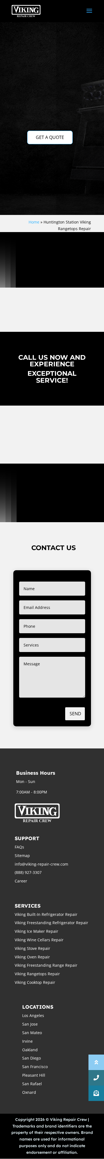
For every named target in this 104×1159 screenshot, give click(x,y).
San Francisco (35, 1066)
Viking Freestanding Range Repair (46, 965)
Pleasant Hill (33, 1075)
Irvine (27, 1041)
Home (34, 222)
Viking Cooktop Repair (35, 982)
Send (75, 714)
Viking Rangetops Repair (37, 973)
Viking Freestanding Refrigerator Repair (51, 922)
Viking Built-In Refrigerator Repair (46, 914)
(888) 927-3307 (28, 872)
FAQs (19, 847)
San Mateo (32, 1032)
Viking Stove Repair (32, 948)
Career (21, 881)
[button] (96, 1093)
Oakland (30, 1049)
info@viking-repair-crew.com (41, 864)
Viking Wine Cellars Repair (39, 939)
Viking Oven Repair (32, 957)
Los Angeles (33, 1015)
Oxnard (29, 1092)
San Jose (30, 1024)
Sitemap (22, 855)
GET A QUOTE (50, 137)
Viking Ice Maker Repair (36, 931)
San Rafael (32, 1083)
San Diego (31, 1058)
